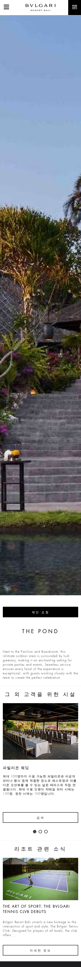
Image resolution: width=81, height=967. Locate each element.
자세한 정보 (40, 950)
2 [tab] (40, 832)
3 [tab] (46, 832)
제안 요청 (40, 612)
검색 (40, 817)
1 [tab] (35, 832)
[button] (6, 7)
